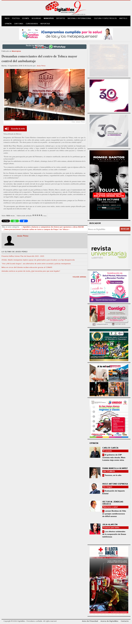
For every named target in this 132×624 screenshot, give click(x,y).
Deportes (60, 18)
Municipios (49, 18)
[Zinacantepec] (109, 344)
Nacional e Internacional (79, 18)
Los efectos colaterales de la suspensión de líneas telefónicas (114, 534)
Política (16, 18)
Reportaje (45, 24)
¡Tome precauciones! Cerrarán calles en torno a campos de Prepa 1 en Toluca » (36, 229)
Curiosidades (32, 24)
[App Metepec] (66, 33)
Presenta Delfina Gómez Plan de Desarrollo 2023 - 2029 (23, 256)
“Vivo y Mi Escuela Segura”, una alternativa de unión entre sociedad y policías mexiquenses (36, 264)
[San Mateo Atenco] (109, 418)
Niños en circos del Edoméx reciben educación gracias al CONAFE (27, 267)
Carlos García (110, 448)
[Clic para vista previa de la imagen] (44, 94)
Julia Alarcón (109, 524)
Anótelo (123, 18)
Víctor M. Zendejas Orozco (112, 502)
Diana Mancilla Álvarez (115, 468)
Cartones (18, 24)
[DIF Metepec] (109, 286)
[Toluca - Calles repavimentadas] (109, 379)
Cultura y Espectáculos (105, 18)
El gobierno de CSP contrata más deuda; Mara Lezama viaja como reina (113, 457)
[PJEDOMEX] (109, 315)
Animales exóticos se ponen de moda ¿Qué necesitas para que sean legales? (31, 271)
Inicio (7, 18)
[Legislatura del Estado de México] (109, 60)
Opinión (8, 24)
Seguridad (36, 18)
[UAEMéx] (109, 252)
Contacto (125, 621)
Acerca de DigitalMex (109, 621)
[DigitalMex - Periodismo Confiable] (66, 8)
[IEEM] (109, 95)
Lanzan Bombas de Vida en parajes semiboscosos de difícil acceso (114, 513)
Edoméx (25, 18)
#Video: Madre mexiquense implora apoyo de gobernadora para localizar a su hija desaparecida (38, 260)
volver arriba (79, 277)
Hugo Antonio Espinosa (115, 484)
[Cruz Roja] (109, 580)
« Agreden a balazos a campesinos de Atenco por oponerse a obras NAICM (53, 227)
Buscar (125, 229)
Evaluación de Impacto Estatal (113, 492)
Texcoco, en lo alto (112, 475)
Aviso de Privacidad (90, 621)
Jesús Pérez (41, 66)
